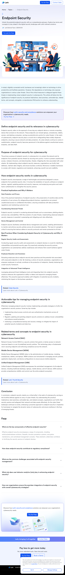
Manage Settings (52, 570)
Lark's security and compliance (25, 112)
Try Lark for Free (8, 33)
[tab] (31, 427)
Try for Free (45, 2)
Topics (10, 10)
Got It (32, 570)
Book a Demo (38, 556)
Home (4, 10)
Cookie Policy (18, 567)
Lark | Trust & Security (16, 380)
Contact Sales (57, 2)
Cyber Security (13, 288)
